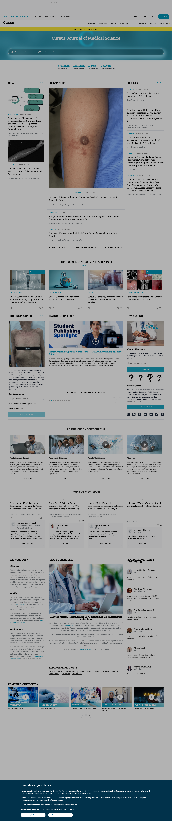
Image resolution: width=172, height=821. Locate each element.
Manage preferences (28, 809)
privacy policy (32, 805)
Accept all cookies (33, 815)
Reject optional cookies (60, 815)
